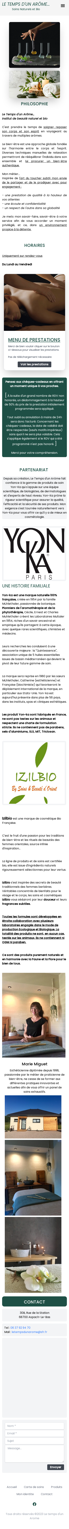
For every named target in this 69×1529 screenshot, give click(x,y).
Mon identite (25, 1494)
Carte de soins (34, 1487)
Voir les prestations (34, 364)
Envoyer (55, 1467)
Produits (56, 1487)
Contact (47, 1494)
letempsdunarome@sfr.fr (29, 1332)
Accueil (12, 1487)
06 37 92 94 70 (20, 1328)
